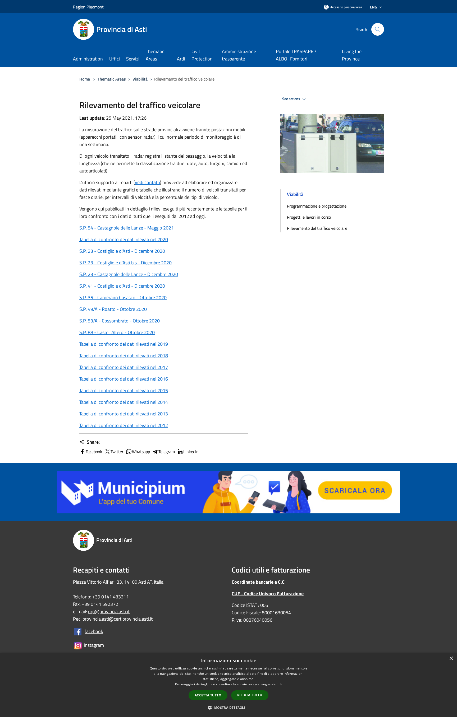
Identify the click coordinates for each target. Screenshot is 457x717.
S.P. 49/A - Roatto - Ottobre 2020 (113, 309)
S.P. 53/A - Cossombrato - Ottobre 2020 (119, 320)
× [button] (451, 658)
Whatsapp (141, 451)
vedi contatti (147, 182)
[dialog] (228, 685)
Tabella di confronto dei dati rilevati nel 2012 (123, 425)
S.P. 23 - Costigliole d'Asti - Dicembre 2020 (122, 251)
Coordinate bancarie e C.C (258, 581)
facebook (94, 631)
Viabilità (140, 79)
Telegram (166, 451)
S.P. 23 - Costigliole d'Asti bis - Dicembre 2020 (125, 262)
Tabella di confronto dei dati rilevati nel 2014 (123, 402)
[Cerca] (377, 29)
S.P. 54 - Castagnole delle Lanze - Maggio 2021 (126, 227)
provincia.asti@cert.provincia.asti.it (118, 618)
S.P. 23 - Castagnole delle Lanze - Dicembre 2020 (128, 274)
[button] (228, 707)
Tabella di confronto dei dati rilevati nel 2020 (123, 239)
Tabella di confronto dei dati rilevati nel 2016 (123, 378)
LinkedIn (191, 451)
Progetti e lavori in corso (309, 217)
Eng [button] (373, 7)
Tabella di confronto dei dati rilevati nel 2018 (123, 355)
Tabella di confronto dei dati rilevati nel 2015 (123, 390)
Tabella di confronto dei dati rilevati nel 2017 (123, 367)
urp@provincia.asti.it (109, 611)
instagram (94, 645)
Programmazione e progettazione (316, 206)
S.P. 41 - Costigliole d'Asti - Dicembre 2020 (122, 285)
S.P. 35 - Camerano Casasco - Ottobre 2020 (123, 297)
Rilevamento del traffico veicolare (317, 228)
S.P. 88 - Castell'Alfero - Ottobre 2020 (117, 332)
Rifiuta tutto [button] (249, 695)
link (279, 684)
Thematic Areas (112, 79)
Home (84, 79)
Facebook (94, 451)
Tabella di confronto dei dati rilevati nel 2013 (123, 413)
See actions (291, 99)
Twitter (117, 451)
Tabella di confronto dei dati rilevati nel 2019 (123, 344)
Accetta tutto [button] (208, 695)
